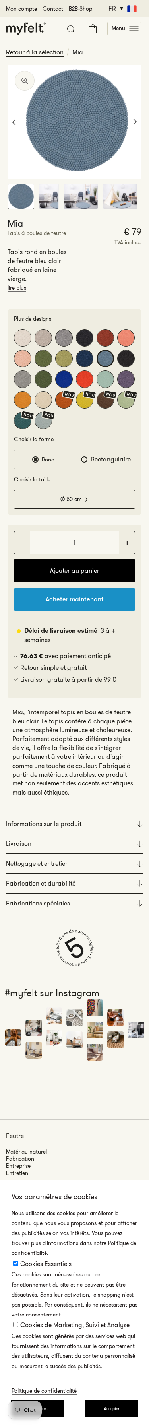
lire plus (17, 288)
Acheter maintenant (75, 599)
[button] (124, 28)
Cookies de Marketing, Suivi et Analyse (75, 1325)
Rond (48, 459)
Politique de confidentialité (44, 1391)
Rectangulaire (111, 459)
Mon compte (21, 9)
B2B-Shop (80, 9)
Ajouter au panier (74, 570)
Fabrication (20, 1158)
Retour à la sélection (35, 52)
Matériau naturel (26, 1151)
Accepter (112, 1408)
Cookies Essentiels (46, 1263)
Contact (53, 9)
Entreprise (18, 1165)
